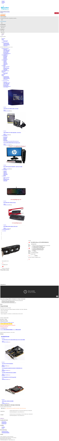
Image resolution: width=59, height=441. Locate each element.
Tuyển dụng (3, 2)
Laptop (3, 34)
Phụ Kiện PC (3, 65)
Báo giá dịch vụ (6, 45)
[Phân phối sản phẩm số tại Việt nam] (5, 9)
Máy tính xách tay (4, 422)
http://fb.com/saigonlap (3, 21)
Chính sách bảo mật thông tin (5, 432)
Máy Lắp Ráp (5, 56)
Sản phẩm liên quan (5, 336)
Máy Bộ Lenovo (6, 55)
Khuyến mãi (3, 38)
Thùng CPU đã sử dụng (7, 78)
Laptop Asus (5, 172)
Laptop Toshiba (6, 64)
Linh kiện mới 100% (6, 76)
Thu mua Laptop (6, 40)
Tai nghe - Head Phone (6, 66)
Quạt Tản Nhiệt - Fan (6, 67)
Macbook (5, 175)
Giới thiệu (3, 1)
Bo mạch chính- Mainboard (7, 53)
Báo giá (3, 75)
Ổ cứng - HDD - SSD (6, 50)
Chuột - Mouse (5, 69)
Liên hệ (3, 428)
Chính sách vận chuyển (5, 431)
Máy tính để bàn (4, 421)
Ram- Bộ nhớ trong (6, 52)
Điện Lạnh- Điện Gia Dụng (5, 70)
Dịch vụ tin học (5, 41)
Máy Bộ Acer (5, 58)
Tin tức (3, 39)
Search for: (1, 12)
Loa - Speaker (3, 71)
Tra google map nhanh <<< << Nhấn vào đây (12, 329)
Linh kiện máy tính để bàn (5, 48)
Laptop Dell (5, 60)
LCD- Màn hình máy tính (7, 82)
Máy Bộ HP (5, 57)
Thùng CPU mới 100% (6, 44)
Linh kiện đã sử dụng (6, 43)
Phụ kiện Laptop (4, 423)
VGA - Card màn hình (6, 51)
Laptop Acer (5, 62)
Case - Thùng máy (6, 54)
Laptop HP (5, 61)
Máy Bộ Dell (5, 138)
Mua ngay (9, 370)
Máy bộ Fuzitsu (6, 59)
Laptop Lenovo (5, 63)
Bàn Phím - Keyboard (6, 68)
